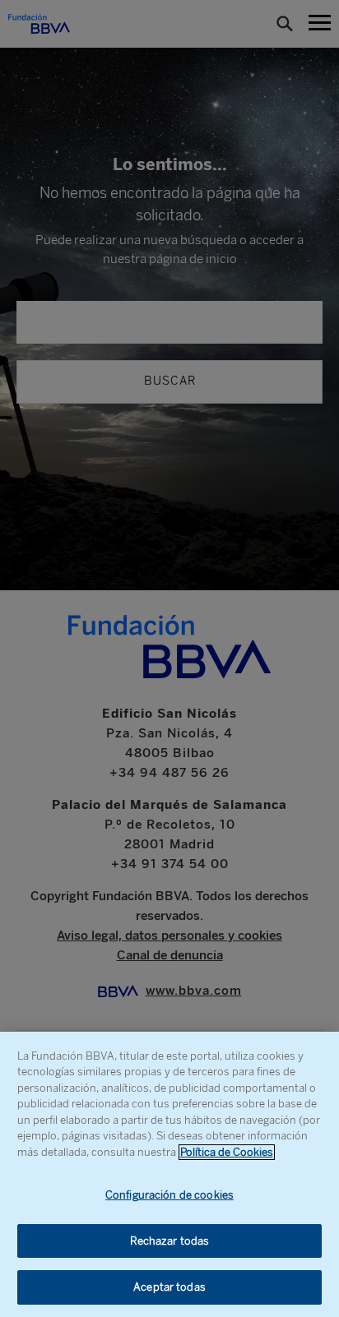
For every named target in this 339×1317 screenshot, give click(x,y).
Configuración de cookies (169, 1195)
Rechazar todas (170, 1241)
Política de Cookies (226, 1152)
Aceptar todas (169, 1287)
